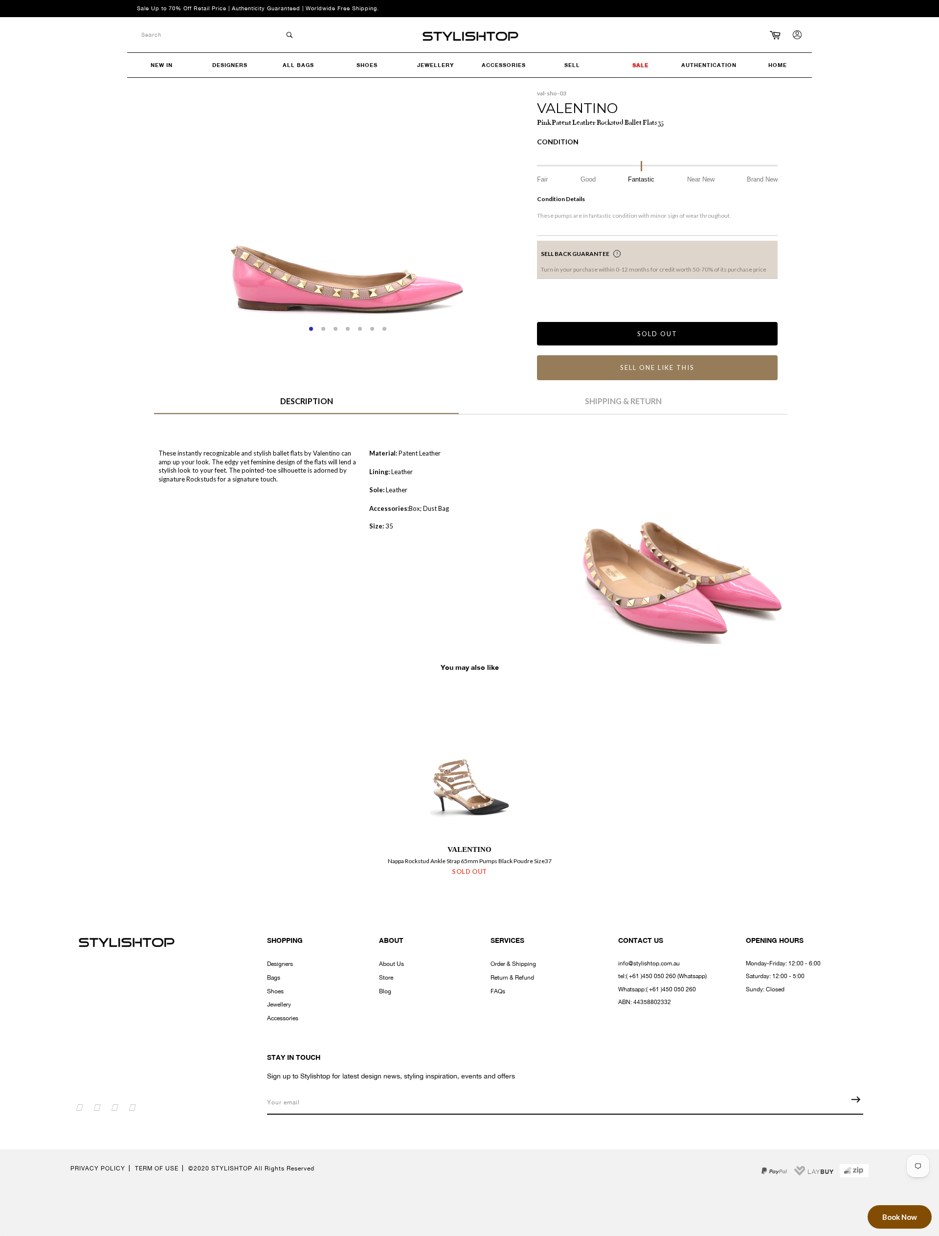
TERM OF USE (157, 1168)
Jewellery (279, 1004)
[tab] (306, 404)
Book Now (899, 1217)
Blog (385, 991)
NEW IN (162, 65)
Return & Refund (512, 977)
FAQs (498, 991)
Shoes (275, 991)
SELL (572, 65)
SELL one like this (657, 367)
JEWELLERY (435, 65)
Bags (273, 977)
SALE (640, 65)
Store (386, 977)
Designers (280, 964)
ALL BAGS (298, 65)
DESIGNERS (229, 65)
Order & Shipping (513, 964)
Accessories (282, 1018)
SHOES (367, 65)
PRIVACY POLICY (97, 1168)
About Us (391, 964)
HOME (777, 65)
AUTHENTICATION (709, 65)
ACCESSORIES (504, 65)
